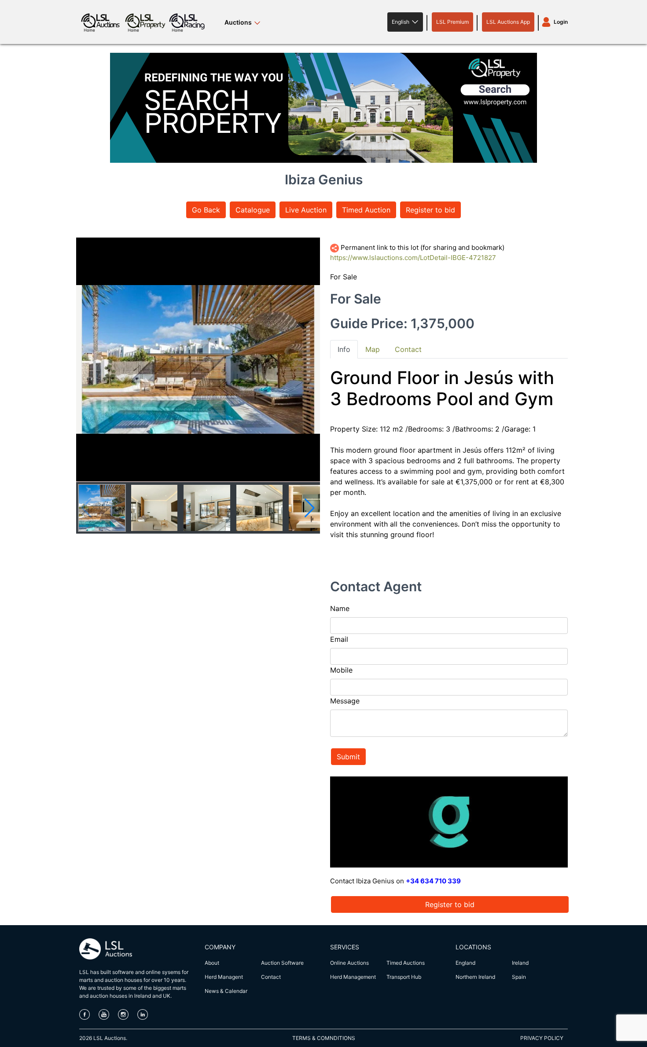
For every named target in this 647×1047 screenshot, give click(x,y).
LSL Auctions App (508, 21)
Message (345, 700)
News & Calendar (226, 991)
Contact (271, 977)
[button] (405, 22)
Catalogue (252, 209)
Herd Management (353, 977)
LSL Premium (452, 21)
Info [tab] (344, 349)
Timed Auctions (405, 962)
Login (561, 21)
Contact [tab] (408, 349)
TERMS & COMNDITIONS (323, 1038)
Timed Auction (366, 209)
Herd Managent (224, 977)
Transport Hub (403, 977)
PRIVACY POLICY (541, 1038)
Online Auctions (349, 962)
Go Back (206, 209)
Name (339, 608)
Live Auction (306, 209)
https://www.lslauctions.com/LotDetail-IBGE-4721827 (413, 257)
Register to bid (430, 209)
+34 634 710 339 (433, 881)
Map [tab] (372, 349)
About (212, 962)
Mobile (341, 670)
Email (339, 639)
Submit (348, 756)
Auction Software (282, 962)
